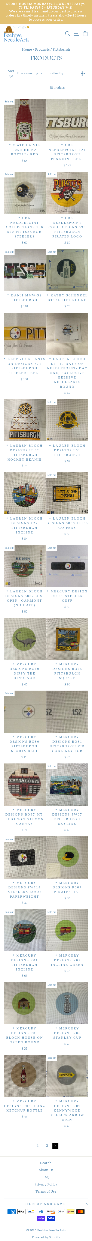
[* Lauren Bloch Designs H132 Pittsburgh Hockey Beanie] (25, 420)
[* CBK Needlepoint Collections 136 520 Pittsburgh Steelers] (25, 193)
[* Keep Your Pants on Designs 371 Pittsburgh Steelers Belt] (25, 334)
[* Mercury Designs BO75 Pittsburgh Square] (67, 639)
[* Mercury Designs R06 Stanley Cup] (67, 1003)
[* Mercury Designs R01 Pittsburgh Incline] (25, 930)
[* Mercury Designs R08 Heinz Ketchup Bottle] (25, 1076)
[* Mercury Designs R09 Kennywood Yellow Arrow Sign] (67, 1076)
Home (27, 49)
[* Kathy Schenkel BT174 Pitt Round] (67, 270)
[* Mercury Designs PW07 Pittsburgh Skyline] (67, 784)
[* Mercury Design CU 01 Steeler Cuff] (67, 566)
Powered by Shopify (46, 1237)
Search (46, 1163)
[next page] (55, 1146)
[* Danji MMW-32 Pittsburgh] (25, 270)
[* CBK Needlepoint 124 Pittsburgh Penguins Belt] (67, 120)
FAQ (45, 1177)
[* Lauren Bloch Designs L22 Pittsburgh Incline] (25, 493)
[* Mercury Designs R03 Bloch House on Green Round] (25, 1003)
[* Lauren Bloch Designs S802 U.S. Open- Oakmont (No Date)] (25, 566)
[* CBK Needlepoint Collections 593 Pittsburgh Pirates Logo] (67, 193)
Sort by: (23, 73)
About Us (46, 1170)
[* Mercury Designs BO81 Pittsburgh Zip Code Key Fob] (67, 712)
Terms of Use (46, 1191)
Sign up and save (45, 1204)
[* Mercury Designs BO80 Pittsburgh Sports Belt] (25, 712)
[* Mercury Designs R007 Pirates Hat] (67, 857)
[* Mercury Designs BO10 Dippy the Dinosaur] (25, 639)
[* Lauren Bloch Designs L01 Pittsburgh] (67, 420)
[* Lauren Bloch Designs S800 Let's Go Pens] (67, 493)
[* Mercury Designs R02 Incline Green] (67, 930)
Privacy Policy (46, 1184)
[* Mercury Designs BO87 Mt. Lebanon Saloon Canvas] (25, 784)
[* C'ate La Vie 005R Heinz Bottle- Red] (25, 120)
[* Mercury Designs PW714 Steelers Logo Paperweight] (25, 857)
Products (42, 49)
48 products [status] (57, 87)
